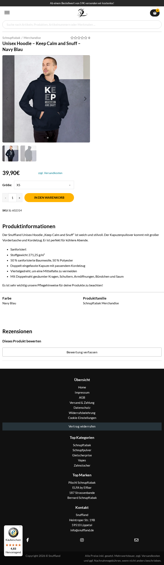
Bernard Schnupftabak (82, 497)
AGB (82, 397)
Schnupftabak (11, 37)
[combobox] (82, 24)
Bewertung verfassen (82, 352)
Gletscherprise (82, 455)
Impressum (82, 392)
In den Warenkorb (49, 197)
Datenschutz (82, 407)
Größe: (7, 185)
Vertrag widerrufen (82, 426)
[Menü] (20, 527)
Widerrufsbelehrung (82, 413)
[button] (85, 98)
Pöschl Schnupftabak (82, 482)
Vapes (82, 460)
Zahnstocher (82, 465)
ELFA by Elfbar (82, 487)
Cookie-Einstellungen (82, 418)
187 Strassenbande (82, 492)
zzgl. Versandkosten (50, 173)
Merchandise (32, 37)
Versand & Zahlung (82, 402)
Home (82, 387)
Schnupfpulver (82, 450)
